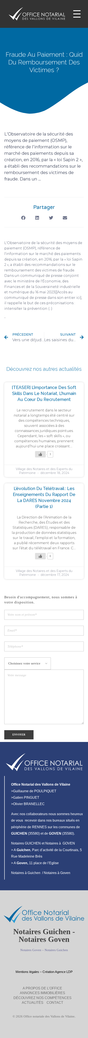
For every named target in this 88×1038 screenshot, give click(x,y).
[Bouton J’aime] (40, 454)
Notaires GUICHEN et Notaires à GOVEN (43, 843)
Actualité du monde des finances (35, 318)
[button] (23, 218)
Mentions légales (27, 972)
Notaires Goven (30, 950)
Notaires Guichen (56, 950)
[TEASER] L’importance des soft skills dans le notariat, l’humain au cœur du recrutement (44, 393)
